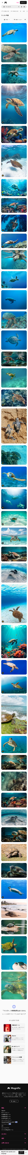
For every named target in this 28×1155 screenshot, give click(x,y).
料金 (18, 2)
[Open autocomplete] (3, 6)
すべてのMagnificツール (7, 1129)
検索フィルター (19, 19)
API (2, 1126)
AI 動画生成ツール (6, 1116)
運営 (3, 1138)
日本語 (14, 1101)
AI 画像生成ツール (6, 1114)
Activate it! (21, 1152)
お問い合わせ (5, 1143)
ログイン (23, 2)
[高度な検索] (25, 19)
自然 (24, 11)
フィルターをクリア (20, 1014)
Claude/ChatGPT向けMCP (9, 1122)
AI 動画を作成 (15, 11)
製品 (3, 1108)
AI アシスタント (5, 1112)
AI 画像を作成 (6, 11)
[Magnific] (14, 1088)
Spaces (3, 1110)
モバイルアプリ (5, 1128)
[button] (14, 1101)
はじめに (4, 1134)
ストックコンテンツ (6, 1120)
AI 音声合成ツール (6, 1118)
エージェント (6, 1124)
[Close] (26, 1153)
